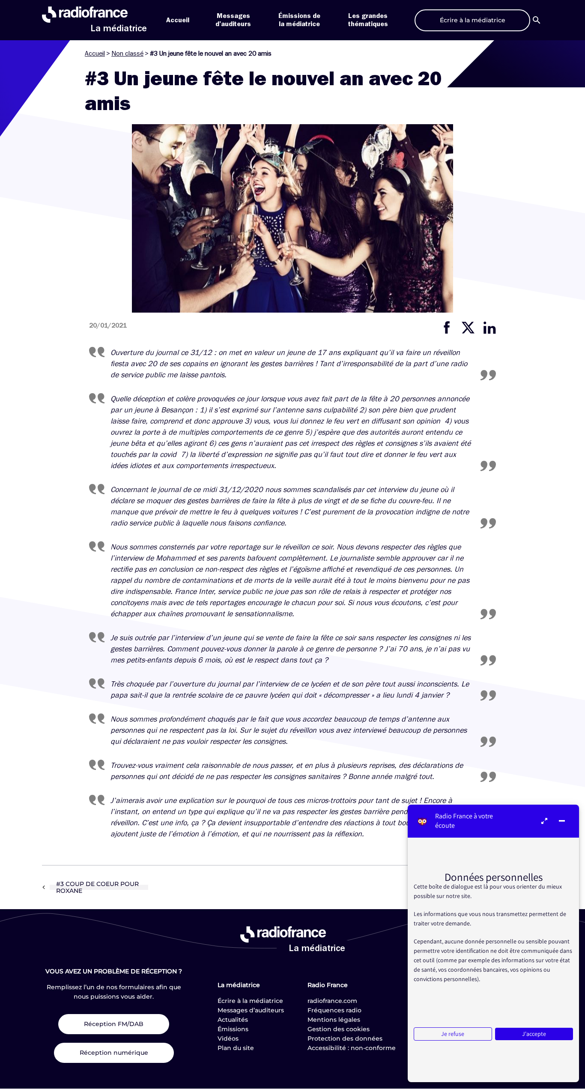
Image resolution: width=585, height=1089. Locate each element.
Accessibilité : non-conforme (351, 1048)
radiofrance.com (332, 1001)
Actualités (233, 1019)
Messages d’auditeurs (251, 1010)
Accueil (177, 20)
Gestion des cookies (338, 1029)
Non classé (127, 53)
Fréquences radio (334, 1010)
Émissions (233, 1029)
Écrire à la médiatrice (250, 1001)
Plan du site (236, 1048)
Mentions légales (333, 1019)
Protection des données (344, 1038)
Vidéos (228, 1038)
